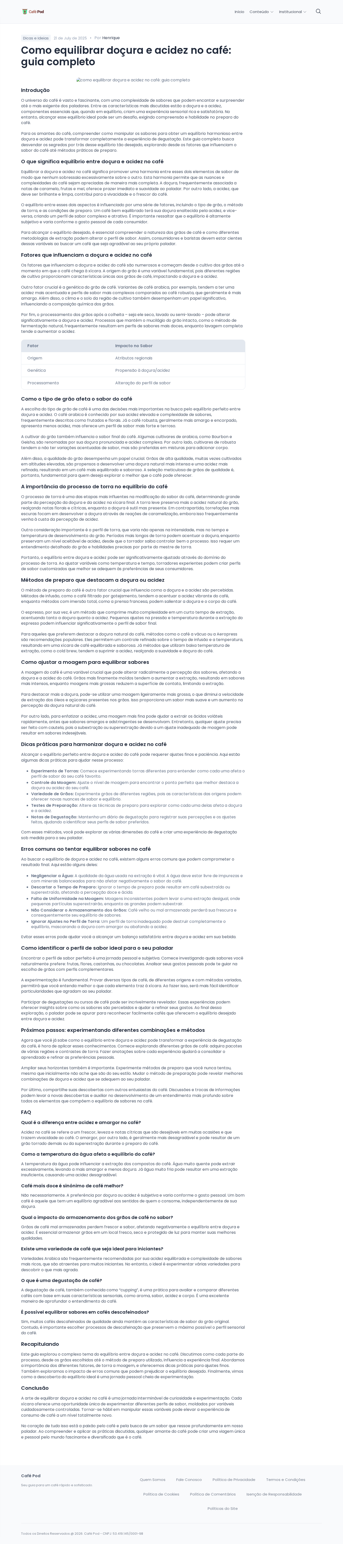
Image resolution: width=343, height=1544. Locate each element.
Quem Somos (152, 1479)
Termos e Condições (285, 1479)
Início (239, 11)
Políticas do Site (223, 1508)
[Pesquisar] (318, 11)
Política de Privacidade (234, 1479)
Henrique (111, 38)
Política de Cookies (161, 1494)
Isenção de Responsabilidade (274, 1494)
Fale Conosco (189, 1479)
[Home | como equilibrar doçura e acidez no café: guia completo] (56, 11)
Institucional (291, 11)
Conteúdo (260, 11)
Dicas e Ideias (36, 38)
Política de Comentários (213, 1494)
